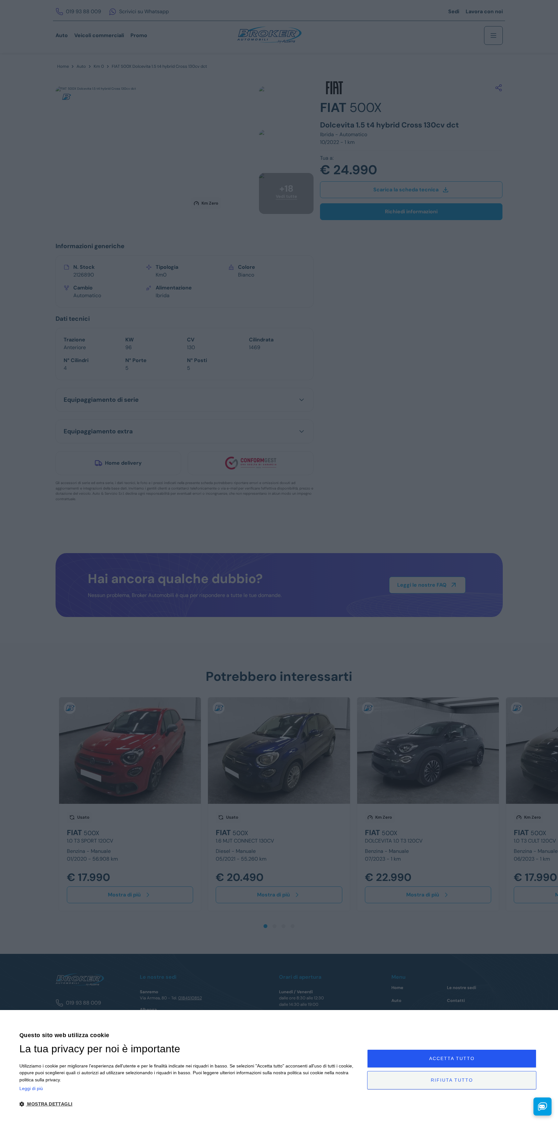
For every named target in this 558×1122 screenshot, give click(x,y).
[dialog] (279, 1066)
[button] (188, 1104)
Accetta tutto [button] (452, 1058)
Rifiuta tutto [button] (452, 1080)
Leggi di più (31, 1088)
